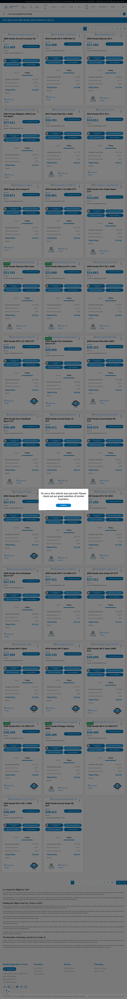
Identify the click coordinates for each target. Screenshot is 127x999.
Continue (63, 505)
